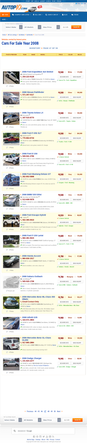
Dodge (68, 367)
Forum (76, 15)
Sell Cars (38, 15)
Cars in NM (62, 285)
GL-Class (76, 346)
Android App (30, 439)
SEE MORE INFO (64, 77)
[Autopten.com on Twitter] (44, 436)
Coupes (61, 182)
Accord (72, 267)
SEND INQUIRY (77, 77)
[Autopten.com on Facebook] (34, 436)
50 (55, 411)
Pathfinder (72, 101)
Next (59, 411)
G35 (72, 326)
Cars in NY (62, 121)
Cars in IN (61, 203)
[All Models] (32, 27)
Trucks (61, 142)
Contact (57, 439)
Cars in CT (62, 244)
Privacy (52, 439)
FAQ (47, 439)
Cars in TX (62, 80)
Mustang (71, 182)
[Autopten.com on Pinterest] (37, 436)
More (4, 19)
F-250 (69, 142)
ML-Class (76, 305)
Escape (71, 226)
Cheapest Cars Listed (22, 15)
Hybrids (61, 226)
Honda (66, 267)
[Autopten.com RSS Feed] (53, 436)
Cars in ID (61, 164)
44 (35, 411)
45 (39, 411)
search (76, 27)
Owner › (53, 79)
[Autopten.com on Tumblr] (50, 436)
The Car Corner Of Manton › (41, 365)
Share (79, 3)
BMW (67, 203)
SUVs (60, 101)
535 (71, 203)
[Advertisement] (43, 62)
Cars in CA (62, 326)
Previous (29, 411)
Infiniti (68, 326)
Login (84, 3)
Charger (73, 367)
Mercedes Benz (67, 305)
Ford (67, 80)
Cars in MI (62, 367)
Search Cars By (53, 15)
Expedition (73, 80)
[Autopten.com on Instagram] (40, 436)
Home (6, 15)
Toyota (68, 121)
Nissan (65, 101)
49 (52, 411)
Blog (65, 15)
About (43, 439)
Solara (73, 121)
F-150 (72, 244)
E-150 (71, 164)
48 (48, 411)
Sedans (61, 267)
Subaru (69, 285)
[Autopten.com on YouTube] (47, 436)
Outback (74, 285)
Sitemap (38, 439)
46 (42, 411)
